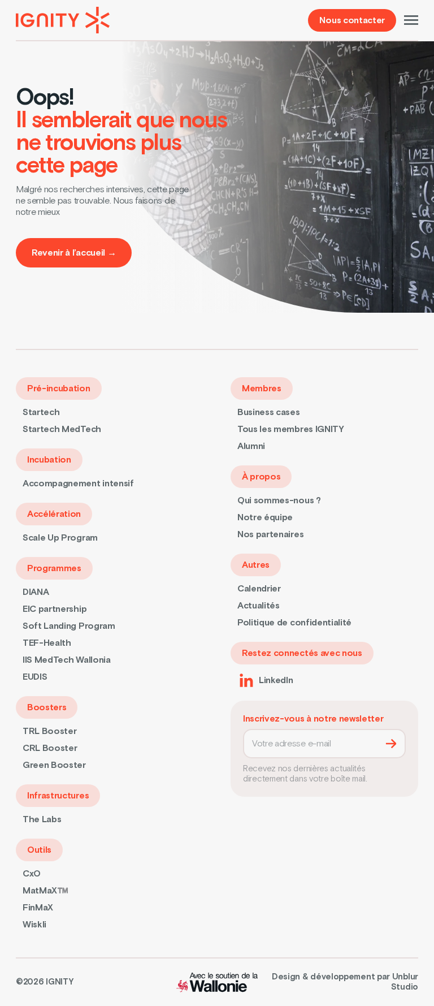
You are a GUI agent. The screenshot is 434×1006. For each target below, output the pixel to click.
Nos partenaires (270, 534)
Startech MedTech (62, 429)
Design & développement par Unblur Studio (345, 982)
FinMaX (38, 907)
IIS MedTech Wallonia (67, 660)
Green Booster (54, 765)
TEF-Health (47, 643)
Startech (41, 412)
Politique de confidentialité (294, 622)
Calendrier (259, 588)
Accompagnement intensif (78, 483)
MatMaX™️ (45, 890)
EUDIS (35, 677)
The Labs (42, 819)
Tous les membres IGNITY (290, 429)
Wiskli (34, 924)
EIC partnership (54, 609)
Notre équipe (265, 517)
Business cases (268, 412)
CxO (32, 873)
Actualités (258, 605)
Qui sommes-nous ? (279, 500)
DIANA (36, 592)
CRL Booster (50, 748)
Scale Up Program (60, 537)
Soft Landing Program (69, 626)
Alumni (251, 446)
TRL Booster (49, 731)
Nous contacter (352, 20)
